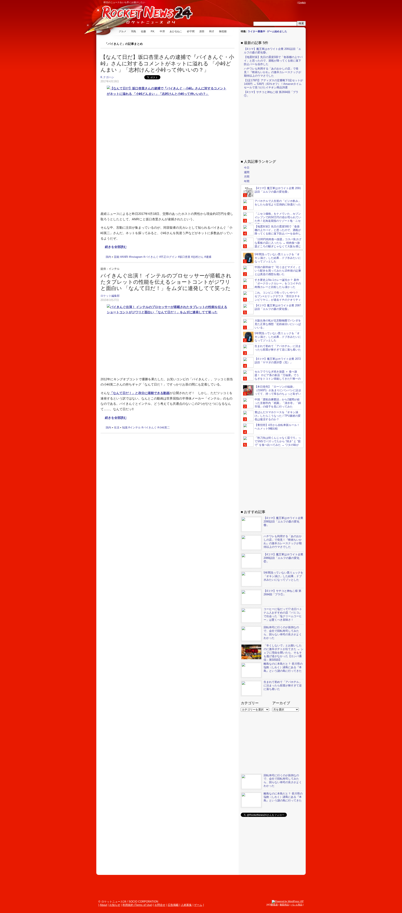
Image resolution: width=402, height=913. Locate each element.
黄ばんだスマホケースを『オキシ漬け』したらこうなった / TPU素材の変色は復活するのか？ (278, 416)
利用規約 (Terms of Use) (137, 905)
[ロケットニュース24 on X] (271, 2)
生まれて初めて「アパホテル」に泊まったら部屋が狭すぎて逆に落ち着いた (278, 347)
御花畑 (223, 31)
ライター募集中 (256, 31)
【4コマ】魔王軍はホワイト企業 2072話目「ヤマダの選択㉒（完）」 (278, 360)
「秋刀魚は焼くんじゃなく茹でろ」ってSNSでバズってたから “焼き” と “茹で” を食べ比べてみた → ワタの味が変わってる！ (272, 443)
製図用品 (284, 904)
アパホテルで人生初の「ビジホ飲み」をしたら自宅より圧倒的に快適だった (278, 202)
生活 (116, 427)
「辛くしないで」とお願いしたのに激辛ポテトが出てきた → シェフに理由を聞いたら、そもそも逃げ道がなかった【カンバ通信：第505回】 (283, 652)
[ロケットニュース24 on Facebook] (275, 2)
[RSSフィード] (294, 2)
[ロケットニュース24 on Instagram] (283, 2)
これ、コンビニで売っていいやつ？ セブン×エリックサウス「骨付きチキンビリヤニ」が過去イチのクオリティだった (272, 298)
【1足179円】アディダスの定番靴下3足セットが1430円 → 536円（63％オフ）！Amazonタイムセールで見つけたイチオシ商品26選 (273, 84)
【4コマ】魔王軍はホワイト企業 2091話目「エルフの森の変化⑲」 (278, 190)
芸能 (116, 256)
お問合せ (160, 905)
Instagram (136, 256)
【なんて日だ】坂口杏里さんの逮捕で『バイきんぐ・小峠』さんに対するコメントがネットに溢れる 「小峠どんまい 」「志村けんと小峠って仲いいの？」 (167, 63)
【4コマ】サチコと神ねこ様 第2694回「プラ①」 (282, 592)
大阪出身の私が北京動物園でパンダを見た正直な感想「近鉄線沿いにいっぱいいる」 (278, 324)
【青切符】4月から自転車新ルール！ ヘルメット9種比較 (277, 426)
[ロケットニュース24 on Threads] (279, 2)
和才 (211, 31)
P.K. (153, 31)
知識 (125, 427)
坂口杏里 (184, 256)
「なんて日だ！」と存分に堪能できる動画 (140, 393)
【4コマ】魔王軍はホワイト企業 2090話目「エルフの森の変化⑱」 (283, 521)
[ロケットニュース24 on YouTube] (290, 2)
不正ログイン (169, 256)
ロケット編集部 (110, 295)
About (103, 905)
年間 (246, 181)
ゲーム (198, 905)
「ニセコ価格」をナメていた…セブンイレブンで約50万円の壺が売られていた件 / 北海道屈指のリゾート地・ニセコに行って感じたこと (272, 219)
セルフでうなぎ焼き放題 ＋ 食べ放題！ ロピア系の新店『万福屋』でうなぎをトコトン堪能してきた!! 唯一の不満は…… (272, 377)
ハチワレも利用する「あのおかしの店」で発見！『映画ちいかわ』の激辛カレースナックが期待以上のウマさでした (272, 72)
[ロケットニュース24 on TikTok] (287, 2)
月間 (246, 176)
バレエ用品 (296, 904)
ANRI (125, 256)
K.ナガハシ (107, 77)
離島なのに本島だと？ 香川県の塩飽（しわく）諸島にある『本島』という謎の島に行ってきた (283, 667)
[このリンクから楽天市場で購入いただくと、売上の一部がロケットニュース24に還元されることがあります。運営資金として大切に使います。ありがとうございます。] (267, 2)
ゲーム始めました (277, 31)
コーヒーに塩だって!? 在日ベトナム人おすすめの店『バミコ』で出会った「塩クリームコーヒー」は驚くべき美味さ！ (283, 614)
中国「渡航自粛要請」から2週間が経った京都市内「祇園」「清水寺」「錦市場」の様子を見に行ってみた (278, 403)
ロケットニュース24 (145, 15)
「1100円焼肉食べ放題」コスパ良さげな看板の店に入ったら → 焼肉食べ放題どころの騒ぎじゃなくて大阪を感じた (272, 244)
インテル (135, 427)
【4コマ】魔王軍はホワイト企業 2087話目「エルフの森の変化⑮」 (278, 307)
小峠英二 (164, 427)
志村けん (198, 256)
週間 (246, 172)
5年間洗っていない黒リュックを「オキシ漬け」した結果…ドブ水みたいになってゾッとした (278, 258)
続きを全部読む (116, 247)
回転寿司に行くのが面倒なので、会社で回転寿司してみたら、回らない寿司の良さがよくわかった (283, 633)
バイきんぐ (151, 256)
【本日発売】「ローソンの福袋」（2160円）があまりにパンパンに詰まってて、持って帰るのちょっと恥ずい (278, 390)
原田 (201, 31)
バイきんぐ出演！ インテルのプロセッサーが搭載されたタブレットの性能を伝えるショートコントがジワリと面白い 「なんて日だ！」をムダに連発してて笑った (165, 282)
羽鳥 (133, 31)
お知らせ (114, 905)
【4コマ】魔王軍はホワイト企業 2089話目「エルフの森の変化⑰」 (283, 558)
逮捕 (208, 256)
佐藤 (143, 31)
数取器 (274, 904)
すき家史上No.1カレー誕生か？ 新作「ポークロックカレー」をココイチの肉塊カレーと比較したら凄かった (278, 283)
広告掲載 (173, 905)
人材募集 (186, 905)
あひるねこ (176, 31)
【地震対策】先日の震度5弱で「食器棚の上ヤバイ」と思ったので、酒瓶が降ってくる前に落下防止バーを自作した (273, 60)
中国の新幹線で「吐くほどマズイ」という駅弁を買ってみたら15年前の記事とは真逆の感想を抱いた (278, 271)
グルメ (122, 31)
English (302, 2)
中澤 (162, 31)
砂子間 (191, 31)
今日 (246, 167)
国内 (108, 256)
